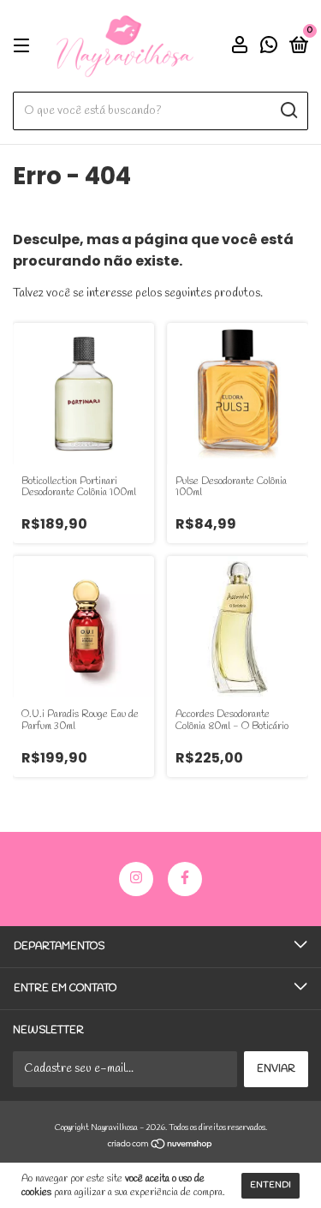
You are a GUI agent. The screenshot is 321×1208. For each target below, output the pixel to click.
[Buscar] (288, 110)
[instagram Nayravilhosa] (136, 879)
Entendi (270, 1185)
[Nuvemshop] (160, 1146)
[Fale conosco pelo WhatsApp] (268, 48)
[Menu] (24, 46)
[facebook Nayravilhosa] (185, 879)
